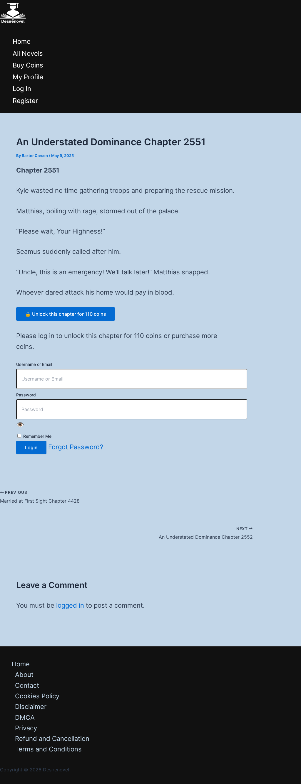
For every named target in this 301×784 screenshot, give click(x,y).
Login (31, 447)
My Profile (28, 77)
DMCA (25, 717)
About (24, 674)
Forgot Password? (75, 447)
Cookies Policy (37, 696)
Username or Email (34, 364)
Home (22, 41)
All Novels (28, 53)
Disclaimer (30, 706)
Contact (27, 685)
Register (25, 100)
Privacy (26, 728)
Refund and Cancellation (52, 738)
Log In (22, 88)
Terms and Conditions (48, 749)
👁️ (20, 424)
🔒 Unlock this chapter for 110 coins (65, 314)
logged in (70, 605)
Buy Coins (28, 65)
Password (26, 394)
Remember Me (36, 436)
